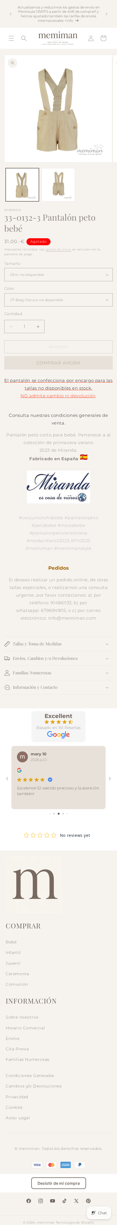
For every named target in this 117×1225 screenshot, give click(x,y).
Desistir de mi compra (58, 1183)
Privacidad (17, 1096)
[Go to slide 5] (67, 813)
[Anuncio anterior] (10, 14)
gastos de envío (59, 249)
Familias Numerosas (27, 1059)
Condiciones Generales (30, 1075)
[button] (11, 38)
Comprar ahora (58, 363)
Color (9, 288)
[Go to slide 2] (54, 813)
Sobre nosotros (22, 1017)
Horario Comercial (25, 1027)
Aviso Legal (18, 1117)
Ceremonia (17, 973)
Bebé (11, 942)
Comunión (17, 984)
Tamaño (12, 263)
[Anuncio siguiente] (106, 14)
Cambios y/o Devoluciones (34, 1086)
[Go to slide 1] (50, 813)
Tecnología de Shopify (75, 1222)
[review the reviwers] (19, 771)
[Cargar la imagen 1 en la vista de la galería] (22, 184)
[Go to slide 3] (59, 814)
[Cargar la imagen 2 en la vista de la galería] (58, 184)
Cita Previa (17, 1048)
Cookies (14, 1107)
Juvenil (13, 963)
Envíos (13, 1038)
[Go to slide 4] (63, 813)
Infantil (13, 952)
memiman (46, 1222)
